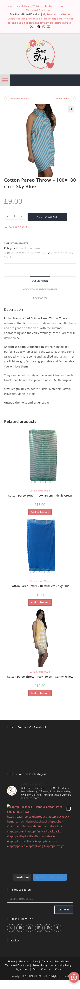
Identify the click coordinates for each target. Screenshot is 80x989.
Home (11, 961)
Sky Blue (9, 257)
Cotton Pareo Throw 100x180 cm (29, 252)
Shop (10, 6)
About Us (24, 961)
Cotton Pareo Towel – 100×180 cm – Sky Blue (39, 586)
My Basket (64, 14)
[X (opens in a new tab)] (31, 26)
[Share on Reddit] (48, 928)
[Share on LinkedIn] (39, 928)
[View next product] (73, 98)
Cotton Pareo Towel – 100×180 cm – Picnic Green (40, 495)
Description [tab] (40, 280)
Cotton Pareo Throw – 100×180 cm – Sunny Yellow (40, 676)
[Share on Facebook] (20, 928)
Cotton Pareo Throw (28, 248)
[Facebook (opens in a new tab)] (38, 26)
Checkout (49, 6)
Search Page (23, 6)
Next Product (63, 98)
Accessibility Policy (61, 965)
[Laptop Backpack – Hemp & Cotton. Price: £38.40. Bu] (40, 837)
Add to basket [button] (40, 512)
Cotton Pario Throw (60, 252)
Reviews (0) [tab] (40, 298)
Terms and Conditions (38, 10)
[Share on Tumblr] (57, 928)
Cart (35, 969)
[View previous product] (7, 98)
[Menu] (5, 80)
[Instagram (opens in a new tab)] (43, 26)
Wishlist (36, 6)
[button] (71, 109)
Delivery (61, 6)
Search (63, 909)
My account (22, 969)
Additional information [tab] (40, 289)
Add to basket (47, 217)
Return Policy (62, 961)
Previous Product (19, 98)
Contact (59, 969)
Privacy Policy (40, 965)
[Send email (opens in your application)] (48, 26)
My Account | (50, 14)
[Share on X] (11, 928)
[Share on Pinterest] (29, 928)
